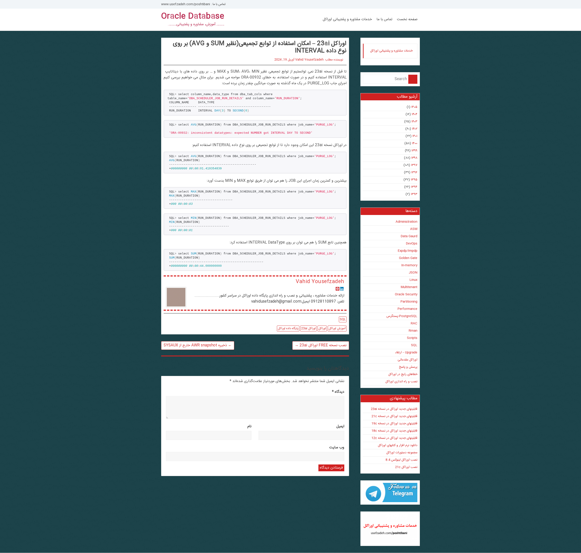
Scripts (412, 338)
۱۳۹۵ (414, 180)
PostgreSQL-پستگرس (402, 316)
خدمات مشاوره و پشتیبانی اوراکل (347, 19)
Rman (413, 330)
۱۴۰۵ (414, 107)
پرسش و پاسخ (408, 367)
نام (249, 426)
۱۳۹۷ (414, 165)
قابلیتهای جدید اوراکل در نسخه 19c (394, 423)
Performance (407, 309)
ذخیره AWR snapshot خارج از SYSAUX (198, 345)
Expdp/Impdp (407, 251)
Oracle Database (192, 16)
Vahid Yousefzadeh (320, 282)
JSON (413, 272)
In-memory (409, 265)
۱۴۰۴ (414, 114)
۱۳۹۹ (414, 150)
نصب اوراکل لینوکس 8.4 (401, 460)
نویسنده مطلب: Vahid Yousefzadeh (319, 59)
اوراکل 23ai (308, 328)
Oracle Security (406, 294)
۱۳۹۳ (414, 194)
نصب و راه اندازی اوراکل (401, 381)
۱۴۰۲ (414, 129)
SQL (343, 319)
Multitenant (409, 287)
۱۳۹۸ (414, 158)
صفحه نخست (407, 19)
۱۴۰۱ (414, 136)
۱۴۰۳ (414, 121)
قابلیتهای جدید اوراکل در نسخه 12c (394, 438)
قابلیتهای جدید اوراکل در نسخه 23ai (394, 409)
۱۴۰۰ (414, 143)
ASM (413, 229)
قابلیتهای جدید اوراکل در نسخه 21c (394, 416)
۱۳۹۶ (414, 172)
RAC (414, 323)
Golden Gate (408, 258)
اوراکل (322, 328)
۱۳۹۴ (414, 187)
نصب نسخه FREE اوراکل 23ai (321, 345)
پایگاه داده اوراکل (288, 328)
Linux (413, 280)
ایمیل (340, 426)
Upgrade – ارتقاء (406, 352)
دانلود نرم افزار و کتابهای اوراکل (397, 445)
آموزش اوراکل (337, 328)
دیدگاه (338, 392)
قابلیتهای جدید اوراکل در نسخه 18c (394, 431)
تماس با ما (384, 19)
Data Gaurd (409, 236)
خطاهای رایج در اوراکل (402, 374)
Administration (406, 222)
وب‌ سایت (336, 447)
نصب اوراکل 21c (406, 467)
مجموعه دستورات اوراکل (401, 452)
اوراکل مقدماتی (407, 360)
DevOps (411, 243)
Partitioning (408, 301)
